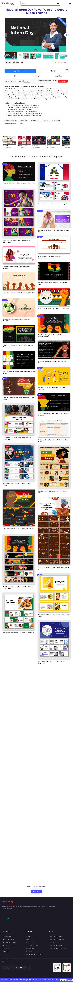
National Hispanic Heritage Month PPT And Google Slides (17, 484)
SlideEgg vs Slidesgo (56, 936)
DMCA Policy (30, 948)
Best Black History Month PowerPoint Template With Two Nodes (18, 346)
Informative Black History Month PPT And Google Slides (52, 492)
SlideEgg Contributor (56, 945)
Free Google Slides (8, 939)
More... (22, 123)
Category (5, 951)
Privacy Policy (30, 942)
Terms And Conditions (32, 945)
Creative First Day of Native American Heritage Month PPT (54, 568)
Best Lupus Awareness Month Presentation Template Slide (53, 231)
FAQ (27, 939)
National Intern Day (36, 120)
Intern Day (46, 120)
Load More (36, 891)
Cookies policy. (30, 980)
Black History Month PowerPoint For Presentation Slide (19, 292)
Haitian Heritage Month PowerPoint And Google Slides (54, 204)
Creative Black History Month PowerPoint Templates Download (53, 414)
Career (52, 942)
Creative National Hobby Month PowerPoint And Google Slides (17, 438)
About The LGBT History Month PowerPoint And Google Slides (17, 241)
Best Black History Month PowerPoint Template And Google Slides (18, 587)
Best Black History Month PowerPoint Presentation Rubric (52, 440)
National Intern (56, 120)
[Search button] (58, 3)
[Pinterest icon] (22, 62)
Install (63, 81)
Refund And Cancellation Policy (35, 954)
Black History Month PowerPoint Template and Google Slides (19, 372)
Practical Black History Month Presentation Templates (18, 183)
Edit (60, 70)
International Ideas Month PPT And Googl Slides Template (52, 388)
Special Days (24, 120)
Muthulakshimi (58, 76)
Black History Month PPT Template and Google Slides (53, 308)
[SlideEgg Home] (36, 902)
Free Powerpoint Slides (9, 942)
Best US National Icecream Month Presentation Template (16, 319)
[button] (66, 35)
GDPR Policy (29, 951)
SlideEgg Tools (7, 936)
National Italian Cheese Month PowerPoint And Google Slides (54, 615)
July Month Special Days (11, 120)
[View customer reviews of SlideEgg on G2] (66, 967)
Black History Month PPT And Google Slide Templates (18, 528)
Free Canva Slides (8, 945)
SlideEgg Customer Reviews (58, 948)
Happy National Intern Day (11, 123)
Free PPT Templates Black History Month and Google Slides (18, 398)
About (28, 936)
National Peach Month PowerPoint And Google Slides (18, 632)
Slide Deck (6, 948)
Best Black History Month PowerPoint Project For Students (52, 362)
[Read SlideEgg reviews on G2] (57, 967)
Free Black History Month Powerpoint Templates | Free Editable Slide (52, 335)
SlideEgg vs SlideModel (57, 939)
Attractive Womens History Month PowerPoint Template (16, 267)
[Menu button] (70, 3)
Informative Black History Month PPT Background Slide (52, 283)
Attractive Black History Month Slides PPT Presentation (50, 257)
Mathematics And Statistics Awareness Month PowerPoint (51, 662)
